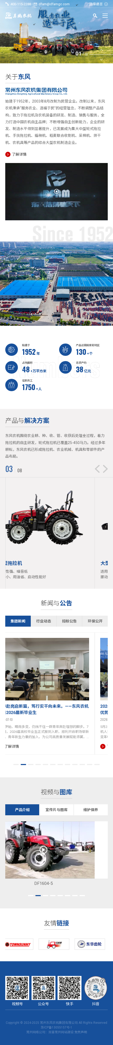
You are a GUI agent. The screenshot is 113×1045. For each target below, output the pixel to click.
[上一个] (101, 50)
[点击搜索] (95, 16)
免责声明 (80, 1032)
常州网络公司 (35, 1032)
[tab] (16, 764)
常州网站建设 (64, 1032)
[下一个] (101, 59)
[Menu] (105, 15)
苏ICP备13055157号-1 (56, 1027)
